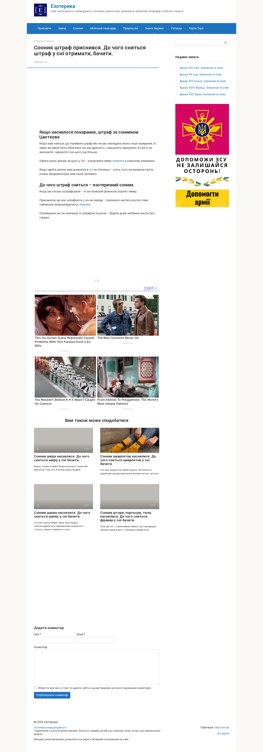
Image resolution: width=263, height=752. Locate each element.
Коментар (40, 647)
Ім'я (37, 634)
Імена (62, 28)
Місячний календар (103, 28)
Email (81, 634)
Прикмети (44, 28)
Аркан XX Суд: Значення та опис (201, 74)
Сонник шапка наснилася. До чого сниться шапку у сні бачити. (62, 514)
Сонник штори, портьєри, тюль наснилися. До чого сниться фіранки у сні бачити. (126, 516)
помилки (118, 161)
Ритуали (176, 28)
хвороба (84, 204)
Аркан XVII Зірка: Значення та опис (203, 94)
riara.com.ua (221, 727)
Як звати (223, 733)
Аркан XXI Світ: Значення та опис (201, 68)
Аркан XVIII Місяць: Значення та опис (204, 87)
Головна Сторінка (43, 41)
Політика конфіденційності (50, 727)
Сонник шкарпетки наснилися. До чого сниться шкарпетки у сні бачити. (128, 460)
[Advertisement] (99, 98)
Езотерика (63, 6)
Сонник (78, 28)
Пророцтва (130, 28)
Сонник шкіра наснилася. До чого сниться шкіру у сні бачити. (61, 458)
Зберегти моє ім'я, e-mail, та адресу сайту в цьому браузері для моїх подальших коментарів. (94, 688)
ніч (91, 169)
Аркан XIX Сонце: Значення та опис (203, 81)
